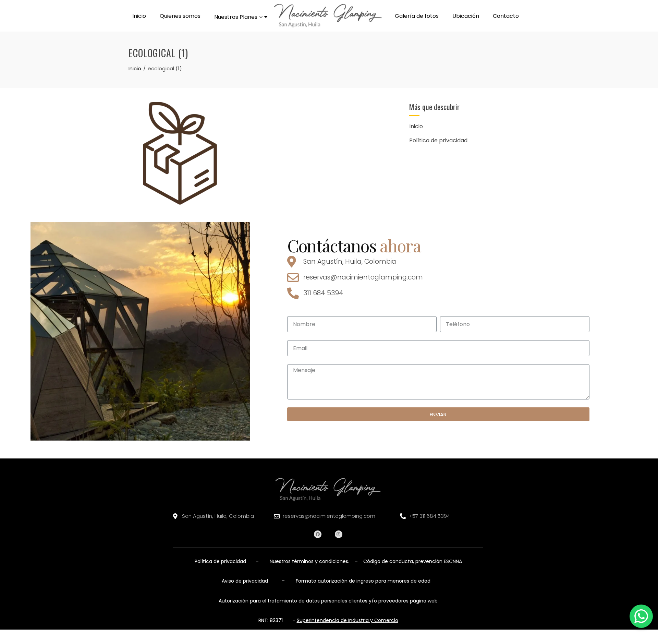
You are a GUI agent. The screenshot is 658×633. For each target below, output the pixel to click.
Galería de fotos (417, 16)
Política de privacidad (438, 140)
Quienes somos (180, 16)
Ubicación (465, 16)
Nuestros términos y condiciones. (309, 561)
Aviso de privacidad (245, 580)
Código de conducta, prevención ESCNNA (412, 561)
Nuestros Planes (235, 17)
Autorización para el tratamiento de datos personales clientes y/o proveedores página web (328, 600)
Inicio (139, 16)
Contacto (506, 16)
